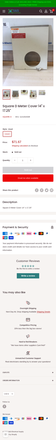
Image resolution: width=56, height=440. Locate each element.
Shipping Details (43, 312)
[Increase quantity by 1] (30, 160)
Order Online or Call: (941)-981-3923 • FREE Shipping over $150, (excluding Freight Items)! (28, 3)
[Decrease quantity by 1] (14, 160)
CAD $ (6, 394)
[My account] (46, 11)
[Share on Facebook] (37, 190)
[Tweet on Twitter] (46, 190)
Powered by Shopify (10, 434)
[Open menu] (4, 11)
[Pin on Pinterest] (41, 190)
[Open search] (40, 11)
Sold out (28, 170)
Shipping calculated (20, 146)
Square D (7, 117)
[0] (51, 11)
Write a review (28, 276)
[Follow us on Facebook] (4, 406)
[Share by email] (51, 190)
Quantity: (6, 160)
